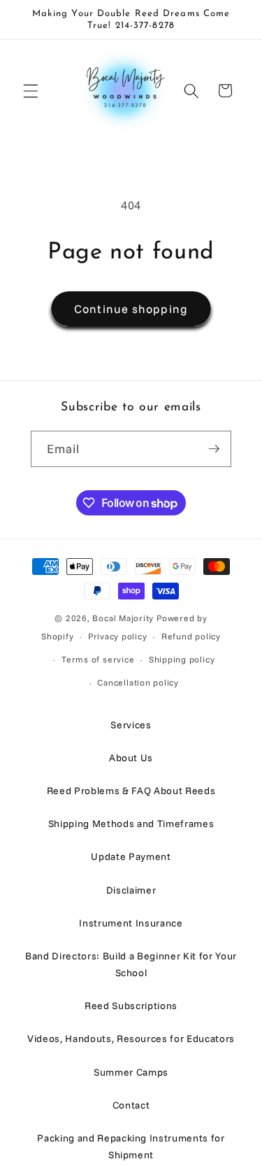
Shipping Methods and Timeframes (131, 823)
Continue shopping (131, 308)
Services (130, 725)
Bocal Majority (123, 618)
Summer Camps (131, 1072)
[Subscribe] (214, 449)
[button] (31, 90)
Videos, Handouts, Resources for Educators (131, 1038)
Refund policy (191, 636)
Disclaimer (131, 890)
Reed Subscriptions (131, 1005)
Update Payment (130, 856)
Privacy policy (117, 636)
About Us (131, 757)
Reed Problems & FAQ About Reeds (131, 790)
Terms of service (97, 659)
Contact (131, 1105)
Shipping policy (182, 659)
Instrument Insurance (130, 923)
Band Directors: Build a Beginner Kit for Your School (131, 964)
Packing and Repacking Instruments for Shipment (130, 1146)
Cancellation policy (138, 682)
